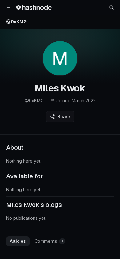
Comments (48, 241)
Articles (18, 241)
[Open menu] (9, 7)
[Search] (111, 7)
